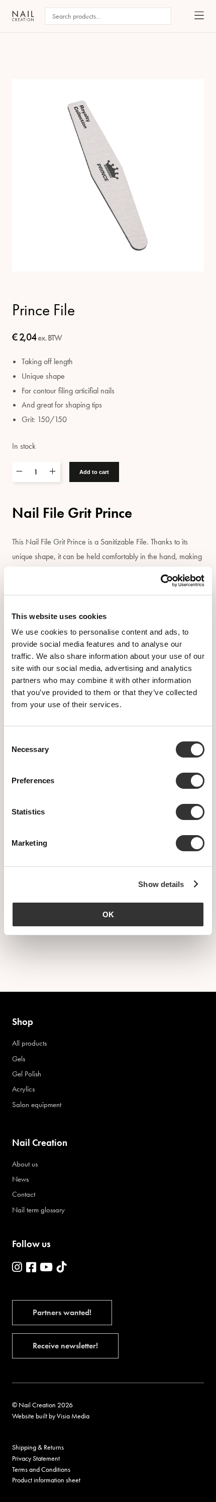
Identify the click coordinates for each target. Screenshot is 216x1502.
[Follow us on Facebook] (31, 1268)
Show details (161, 884)
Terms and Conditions (41, 1469)
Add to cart (94, 472)
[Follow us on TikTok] (62, 1268)
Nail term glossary (38, 1210)
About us (25, 1164)
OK (108, 914)
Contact (23, 1194)
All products (29, 1043)
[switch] (190, 781)
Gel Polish (26, 1074)
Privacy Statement (36, 1458)
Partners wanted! (62, 1312)
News (20, 1179)
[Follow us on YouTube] (46, 1268)
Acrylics (23, 1089)
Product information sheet (46, 1479)
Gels (18, 1059)
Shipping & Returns (38, 1447)
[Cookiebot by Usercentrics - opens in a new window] (160, 580)
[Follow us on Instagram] (17, 1268)
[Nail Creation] (23, 16)
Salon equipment (36, 1105)
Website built (29, 1415)
